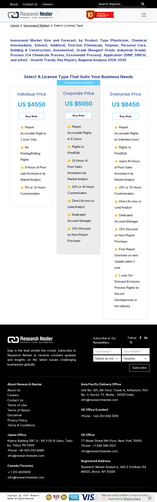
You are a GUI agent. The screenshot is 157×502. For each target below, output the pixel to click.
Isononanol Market (36, 25)
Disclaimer (14, 415)
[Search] (143, 4)
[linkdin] (145, 338)
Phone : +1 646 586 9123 (98, 446)
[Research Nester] (30, 15)
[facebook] (140, 338)
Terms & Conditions (21, 425)
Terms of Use (17, 405)
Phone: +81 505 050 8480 (26, 450)
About (14, 4)
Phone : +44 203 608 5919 (99, 416)
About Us (13, 390)
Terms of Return (18, 410)
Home (14, 25)
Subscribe (139, 368)
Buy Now (31, 116)
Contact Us (30, 4)
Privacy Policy (17, 420)
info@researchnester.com (99, 400)
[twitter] (130, 342)
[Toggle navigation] (144, 15)
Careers (47, 4)
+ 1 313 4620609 (19, 472)
